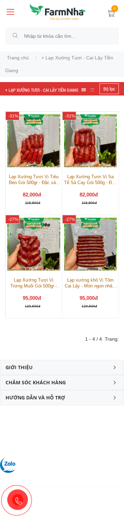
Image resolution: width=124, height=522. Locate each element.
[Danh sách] (92, 89)
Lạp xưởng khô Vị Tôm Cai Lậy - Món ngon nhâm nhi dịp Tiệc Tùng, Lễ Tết (90, 283)
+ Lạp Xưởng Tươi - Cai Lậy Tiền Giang (42, 90)
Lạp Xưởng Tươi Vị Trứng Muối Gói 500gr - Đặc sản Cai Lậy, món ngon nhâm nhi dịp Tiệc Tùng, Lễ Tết (33, 283)
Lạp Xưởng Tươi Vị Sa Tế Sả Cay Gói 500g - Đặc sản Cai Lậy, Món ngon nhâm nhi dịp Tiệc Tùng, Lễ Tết (90, 179)
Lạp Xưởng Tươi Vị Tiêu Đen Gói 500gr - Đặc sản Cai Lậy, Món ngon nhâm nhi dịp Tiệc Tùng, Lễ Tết (34, 179)
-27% (13, 219)
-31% (13, 116)
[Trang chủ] (58, 11)
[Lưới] (83, 89)
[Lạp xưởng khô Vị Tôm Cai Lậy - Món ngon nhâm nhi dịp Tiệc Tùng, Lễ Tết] (90, 244)
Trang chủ (18, 57)
